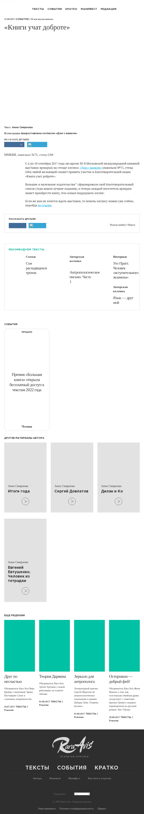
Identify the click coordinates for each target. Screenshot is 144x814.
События (54, 9)
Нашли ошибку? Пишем (122, 225)
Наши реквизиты (47, 808)
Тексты (38, 9)
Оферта (101, 808)
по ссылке (45, 205)
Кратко (71, 9)
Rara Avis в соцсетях (99, 778)
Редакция (108, 9)
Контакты (55, 778)
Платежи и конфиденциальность (76, 808)
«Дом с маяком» (91, 168)
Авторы (37, 778)
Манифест (89, 9)
